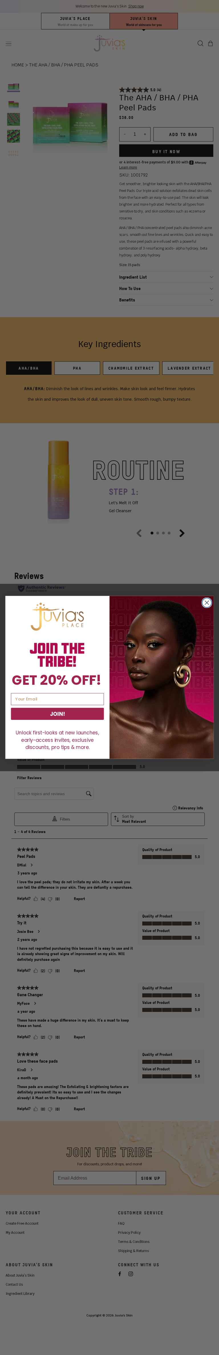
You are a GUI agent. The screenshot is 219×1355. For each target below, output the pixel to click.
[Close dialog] (207, 602)
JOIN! (57, 714)
